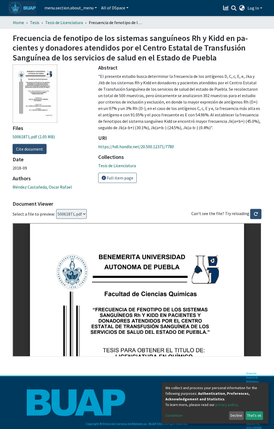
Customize (173, 415)
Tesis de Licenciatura (64, 22)
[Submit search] (234, 8)
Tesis (34, 22)
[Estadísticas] (226, 8)
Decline (236, 415)
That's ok (254, 415)
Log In (253, 8)
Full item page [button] (119, 178)
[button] (242, 8)
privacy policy (226, 404)
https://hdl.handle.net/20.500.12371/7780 (136, 146)
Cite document (29, 149)
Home (18, 22)
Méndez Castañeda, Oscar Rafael (42, 187)
